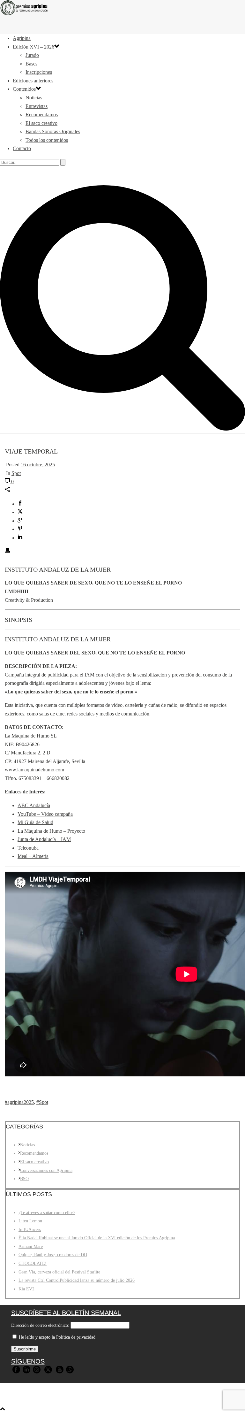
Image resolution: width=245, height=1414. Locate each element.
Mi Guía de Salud (35, 822)
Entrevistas (37, 106)
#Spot (42, 1102)
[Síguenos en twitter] (48, 1372)
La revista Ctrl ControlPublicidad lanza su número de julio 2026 (77, 1280)
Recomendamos (42, 114)
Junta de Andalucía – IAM (44, 839)
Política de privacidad (75, 1337)
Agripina (22, 38)
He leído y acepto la (56, 1337)
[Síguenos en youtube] (59, 1372)
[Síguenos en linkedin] (26, 1372)
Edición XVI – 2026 (33, 47)
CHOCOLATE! (33, 1263)
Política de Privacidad (143, 1398)
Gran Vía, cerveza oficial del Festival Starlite (59, 1272)
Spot (16, 473)
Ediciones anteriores (33, 80)
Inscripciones (39, 72)
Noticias (34, 97)
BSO (24, 1178)
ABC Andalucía (34, 805)
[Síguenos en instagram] (37, 1372)
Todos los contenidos (47, 140)
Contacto (22, 148)
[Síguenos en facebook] (16, 1372)
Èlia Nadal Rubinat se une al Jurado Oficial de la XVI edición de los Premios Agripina (97, 1237)
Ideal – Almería (33, 856)
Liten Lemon (30, 1221)
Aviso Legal (101, 1398)
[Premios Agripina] (122, 8)
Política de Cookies (194, 1398)
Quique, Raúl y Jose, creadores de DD (53, 1254)
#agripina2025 (19, 1102)
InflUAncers (30, 1229)
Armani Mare (31, 1246)
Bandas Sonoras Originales (53, 131)
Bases (31, 63)
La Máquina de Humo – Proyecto (51, 831)
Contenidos (24, 89)
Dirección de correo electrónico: (40, 1325)
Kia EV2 (26, 1289)
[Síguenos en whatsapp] (70, 1372)
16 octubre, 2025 (38, 464)
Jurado (32, 55)
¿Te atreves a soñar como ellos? (47, 1212)
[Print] (7, 551)
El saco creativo (41, 123)
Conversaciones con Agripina (46, 1170)
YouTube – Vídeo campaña (45, 814)
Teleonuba (28, 848)
